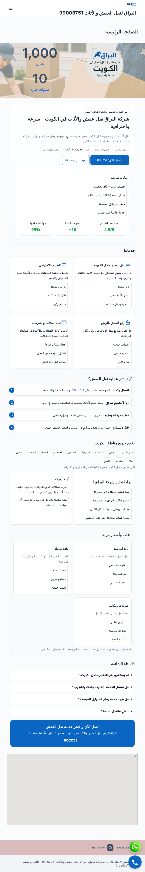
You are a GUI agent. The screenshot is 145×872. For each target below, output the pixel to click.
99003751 (77, 390)
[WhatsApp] (135, 846)
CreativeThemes (127, 865)
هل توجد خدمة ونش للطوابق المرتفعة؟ (103, 699)
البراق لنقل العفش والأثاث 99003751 (97, 13)
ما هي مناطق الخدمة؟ (115, 711)
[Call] (135, 862)
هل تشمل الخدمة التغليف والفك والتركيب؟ (100, 687)
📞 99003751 (72, 740)
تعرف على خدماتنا (75, 160)
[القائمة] (10, 8)
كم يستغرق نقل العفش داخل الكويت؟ (104, 675)
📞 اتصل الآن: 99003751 (110, 160)
